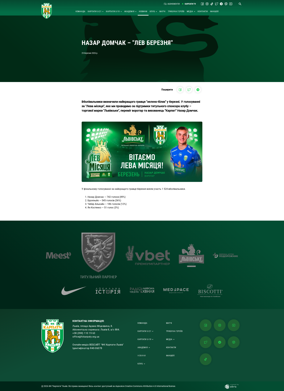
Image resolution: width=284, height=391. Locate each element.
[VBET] (148, 255)
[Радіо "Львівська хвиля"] (142, 290)
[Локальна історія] (108, 290)
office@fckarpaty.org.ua (85, 336)
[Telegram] (221, 3)
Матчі (162, 11)
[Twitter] (216, 3)
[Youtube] (230, 3)
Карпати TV (190, 4)
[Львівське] (191, 255)
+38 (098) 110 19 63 (83, 333)
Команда (80, 11)
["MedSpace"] (176, 290)
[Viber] (226, 3)
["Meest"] (58, 255)
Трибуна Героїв (176, 11)
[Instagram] (207, 3)
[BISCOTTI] (210, 290)
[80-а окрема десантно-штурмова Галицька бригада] (98, 255)
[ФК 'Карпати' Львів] (46, 11)
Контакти (203, 11)
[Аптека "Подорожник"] (225, 255)
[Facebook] (202, 3)
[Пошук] (240, 4)
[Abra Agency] (233, 386)
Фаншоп (214, 11)
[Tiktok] (211, 3)
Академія (129, 11)
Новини (143, 11)
